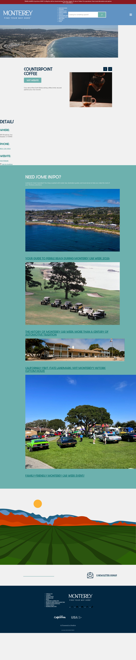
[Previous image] (105, 69)
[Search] (102, 14)
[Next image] (110, 69)
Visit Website (4, 161)
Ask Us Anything (7, 164)
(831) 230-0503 (5, 149)
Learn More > (69, 2)
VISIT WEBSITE (33, 80)
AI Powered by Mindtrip (68, 625)
